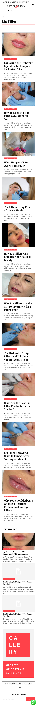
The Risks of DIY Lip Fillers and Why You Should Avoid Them (16, 356)
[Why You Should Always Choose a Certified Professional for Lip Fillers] (18, 482)
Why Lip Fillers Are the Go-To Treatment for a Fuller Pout (18, 307)
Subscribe (30, 699)
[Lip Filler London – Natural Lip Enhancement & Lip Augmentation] (18, 541)
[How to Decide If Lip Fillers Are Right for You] (18, 94)
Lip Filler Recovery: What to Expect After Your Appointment (16, 456)
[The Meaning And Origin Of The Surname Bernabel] (18, 571)
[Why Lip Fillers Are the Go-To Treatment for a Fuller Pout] (18, 285)
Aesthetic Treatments (10, 59)
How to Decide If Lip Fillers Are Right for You (16, 116)
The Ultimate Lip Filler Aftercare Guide (18, 208)
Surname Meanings (9, 579)
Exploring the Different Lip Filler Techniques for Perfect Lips (18, 66)
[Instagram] (20, 688)
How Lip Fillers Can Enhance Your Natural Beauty (17, 257)
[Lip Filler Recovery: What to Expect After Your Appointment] (18, 434)
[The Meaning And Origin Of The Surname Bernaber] (18, 603)
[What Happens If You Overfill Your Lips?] (18, 144)
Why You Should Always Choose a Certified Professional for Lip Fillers (18, 505)
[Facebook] (17, 688)
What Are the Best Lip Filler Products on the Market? (17, 406)
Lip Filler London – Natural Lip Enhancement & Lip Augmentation (15, 553)
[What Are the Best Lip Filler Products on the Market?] (18, 384)
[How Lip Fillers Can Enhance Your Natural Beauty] (18, 235)
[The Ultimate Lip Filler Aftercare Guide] (18, 188)
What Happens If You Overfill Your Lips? (16, 164)
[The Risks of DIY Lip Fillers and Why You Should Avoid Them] (18, 334)
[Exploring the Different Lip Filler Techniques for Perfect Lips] (18, 44)
